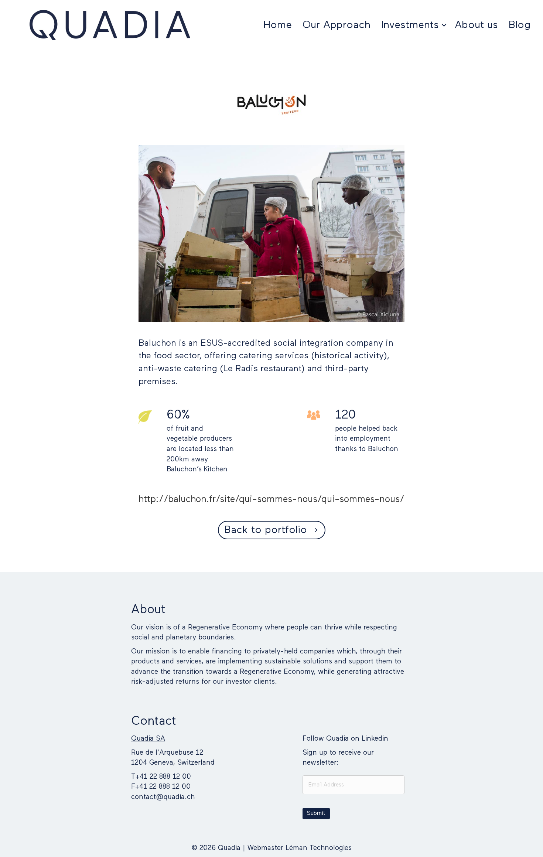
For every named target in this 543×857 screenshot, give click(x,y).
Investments (410, 25)
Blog (519, 25)
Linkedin (375, 738)
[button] (444, 25)
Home (277, 25)
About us (476, 25)
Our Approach (336, 25)
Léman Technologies (319, 847)
